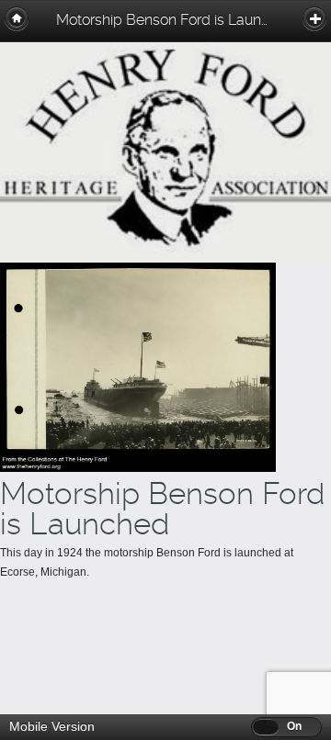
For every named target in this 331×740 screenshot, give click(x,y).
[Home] (17, 18)
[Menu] (314, 18)
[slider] (266, 726)
